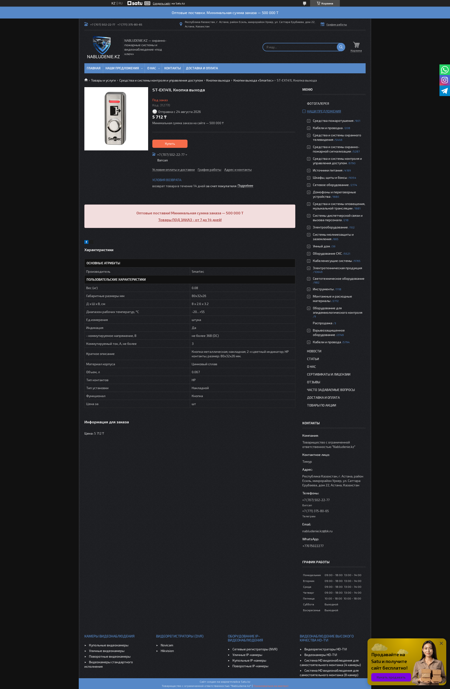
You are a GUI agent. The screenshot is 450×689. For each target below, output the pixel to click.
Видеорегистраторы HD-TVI (325, 649)
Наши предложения (122, 68)
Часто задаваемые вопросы (331, 390)
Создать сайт (161, 3)
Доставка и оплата (202, 68)
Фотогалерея (318, 103)
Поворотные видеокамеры (110, 656)
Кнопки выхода (218, 80)
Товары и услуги (103, 80)
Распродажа (322, 323)
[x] (91, 243)
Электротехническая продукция (337, 268)
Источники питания (327, 170)
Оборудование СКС (327, 253)
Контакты (172, 68)
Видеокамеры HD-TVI (320, 655)
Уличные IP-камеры (247, 655)
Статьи (313, 359)
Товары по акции (321, 405)
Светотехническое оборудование (338, 278)
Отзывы (313, 382)
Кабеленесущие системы (332, 261)
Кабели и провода (327, 342)
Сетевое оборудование (331, 185)
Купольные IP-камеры (249, 660)
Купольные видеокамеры (108, 645)
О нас (151, 68)
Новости (314, 351)
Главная (94, 68)
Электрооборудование (330, 227)
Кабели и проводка (328, 128)
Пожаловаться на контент (271, 685)
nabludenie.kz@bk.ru (317, 531)
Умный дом (321, 246)
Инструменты (323, 289)
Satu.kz (245, 681)
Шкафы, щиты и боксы (330, 177)
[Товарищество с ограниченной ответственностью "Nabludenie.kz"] (103, 47)
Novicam (167, 645)
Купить (170, 143)
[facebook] (86, 243)
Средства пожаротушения (333, 121)
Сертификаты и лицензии (328, 374)
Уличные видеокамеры (106, 651)
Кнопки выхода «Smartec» (253, 80)
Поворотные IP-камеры (250, 666)
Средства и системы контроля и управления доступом (161, 80)
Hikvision (167, 651)
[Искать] (341, 47)
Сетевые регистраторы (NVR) (255, 649)
